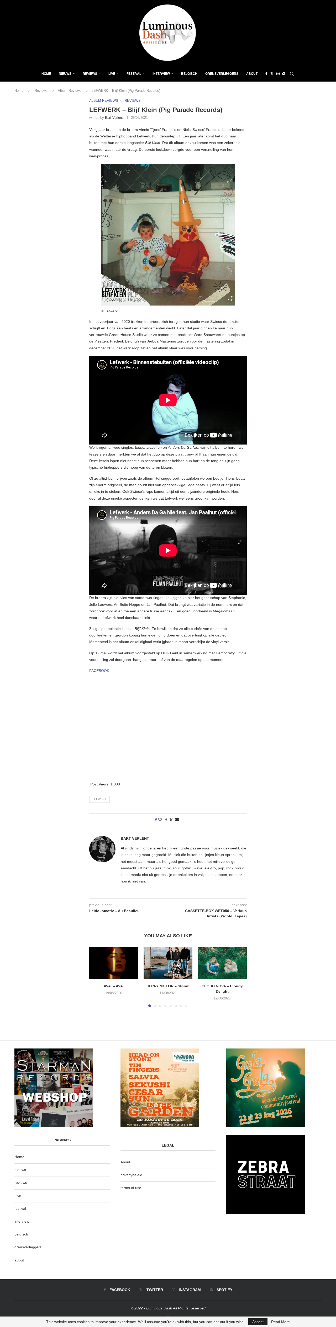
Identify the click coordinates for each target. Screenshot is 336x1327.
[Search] (292, 73)
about (19, 1260)
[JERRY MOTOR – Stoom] (168, 963)
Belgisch (189, 74)
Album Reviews (69, 91)
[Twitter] (272, 73)
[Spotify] (283, 73)
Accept (258, 1322)
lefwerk (99, 799)
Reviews (90, 74)
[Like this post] (160, 819)
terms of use (130, 1188)
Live (111, 74)
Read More (280, 1322)
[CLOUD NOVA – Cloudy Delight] (222, 963)
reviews (20, 1182)
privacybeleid (131, 1175)
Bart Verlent (114, 118)
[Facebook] (266, 73)
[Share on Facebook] (166, 819)
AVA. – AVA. (114, 986)
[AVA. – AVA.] (113, 963)
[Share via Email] (177, 819)
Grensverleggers (221, 74)
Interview (161, 74)
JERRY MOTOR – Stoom (168, 986)
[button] (96, 976)
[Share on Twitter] (171, 819)
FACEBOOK (99, 670)
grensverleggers (27, 1247)
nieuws (65, 74)
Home (46, 74)
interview (21, 1221)
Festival (134, 74)
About (252, 74)
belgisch (21, 1234)
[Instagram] (278, 73)
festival (20, 1208)
